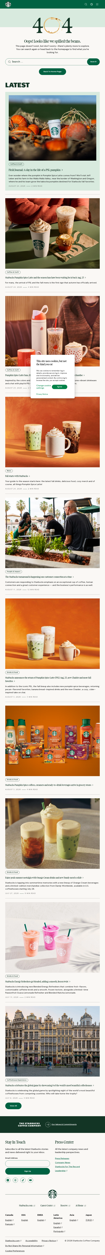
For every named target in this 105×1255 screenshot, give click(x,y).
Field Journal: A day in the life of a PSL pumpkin (35, 170)
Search (93, 62)
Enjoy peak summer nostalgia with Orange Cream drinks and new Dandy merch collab (43, 877)
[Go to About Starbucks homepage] (8, 4)
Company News (62, 1163)
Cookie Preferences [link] (14, 1251)
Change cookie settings (43, 387)
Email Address (11, 1158)
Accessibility (31, 1241)
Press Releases (62, 1159)
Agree (59, 387)
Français (9, 1224)
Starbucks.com (26, 1205)
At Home (79, 1205)
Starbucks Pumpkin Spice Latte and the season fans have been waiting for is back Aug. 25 (44, 277)
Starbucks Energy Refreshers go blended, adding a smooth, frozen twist (37, 981)
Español (57, 1227)
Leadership (60, 1171)
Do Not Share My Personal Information (23, 1246)
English (8, 1220)
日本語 (89, 1220)
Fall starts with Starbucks (16, 476)
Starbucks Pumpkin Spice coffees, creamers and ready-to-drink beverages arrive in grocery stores (48, 785)
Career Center (46, 1205)
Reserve (64, 1205)
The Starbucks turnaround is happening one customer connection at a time (38, 576)
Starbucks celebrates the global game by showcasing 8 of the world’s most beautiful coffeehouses (48, 1085)
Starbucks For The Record (67, 1167)
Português (58, 1231)
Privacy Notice (42, 394)
